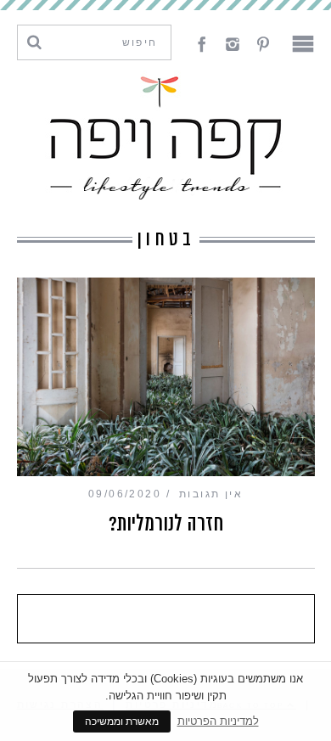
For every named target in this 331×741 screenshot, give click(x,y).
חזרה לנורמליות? (166, 524)
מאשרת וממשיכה (122, 721)
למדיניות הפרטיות (218, 721)
